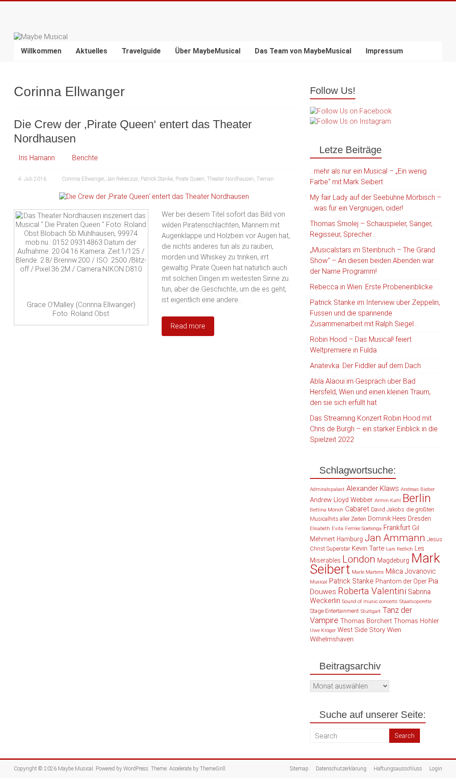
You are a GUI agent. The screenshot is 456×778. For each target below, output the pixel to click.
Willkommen (41, 51)
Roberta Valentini (372, 591)
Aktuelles (91, 51)
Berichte (85, 158)
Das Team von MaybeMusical (303, 51)
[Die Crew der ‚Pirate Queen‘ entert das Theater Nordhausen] (154, 196)
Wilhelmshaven (332, 639)
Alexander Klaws (372, 488)
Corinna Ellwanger (83, 179)
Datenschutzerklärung (341, 769)
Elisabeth (320, 528)
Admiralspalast (327, 489)
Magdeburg (393, 560)
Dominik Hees (387, 518)
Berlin (417, 498)
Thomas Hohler (416, 621)
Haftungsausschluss (398, 769)
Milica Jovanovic (411, 571)
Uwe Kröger (323, 630)
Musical (318, 582)
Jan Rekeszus (122, 179)
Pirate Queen (189, 179)
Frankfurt (396, 528)
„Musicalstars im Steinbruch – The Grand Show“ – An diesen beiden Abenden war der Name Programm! (372, 261)
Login (435, 769)
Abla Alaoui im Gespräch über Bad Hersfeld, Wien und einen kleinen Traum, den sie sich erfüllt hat (370, 392)
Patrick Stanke (157, 179)
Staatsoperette (415, 601)
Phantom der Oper (401, 581)
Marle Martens (368, 572)
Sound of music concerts (370, 601)
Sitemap (299, 769)
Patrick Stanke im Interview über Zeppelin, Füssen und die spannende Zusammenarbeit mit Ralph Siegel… (375, 313)
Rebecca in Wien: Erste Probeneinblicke (371, 287)
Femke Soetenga (363, 528)
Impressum (384, 51)
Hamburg (350, 539)
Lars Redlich (399, 549)
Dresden (419, 518)
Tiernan (265, 179)
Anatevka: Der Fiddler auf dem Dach (365, 365)
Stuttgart (371, 611)
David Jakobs (387, 509)
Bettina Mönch (326, 510)
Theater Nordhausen (230, 179)
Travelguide (141, 51)
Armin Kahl (388, 500)
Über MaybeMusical (207, 51)
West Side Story (361, 630)
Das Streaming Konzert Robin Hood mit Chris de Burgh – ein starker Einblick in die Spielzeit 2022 (374, 429)
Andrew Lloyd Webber (341, 500)
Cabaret (357, 509)
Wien (394, 630)
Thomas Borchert (366, 621)
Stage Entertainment (334, 611)
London (358, 559)
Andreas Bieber (418, 489)
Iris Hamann (36, 158)
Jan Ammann (395, 537)
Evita (337, 528)
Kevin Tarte (368, 548)
